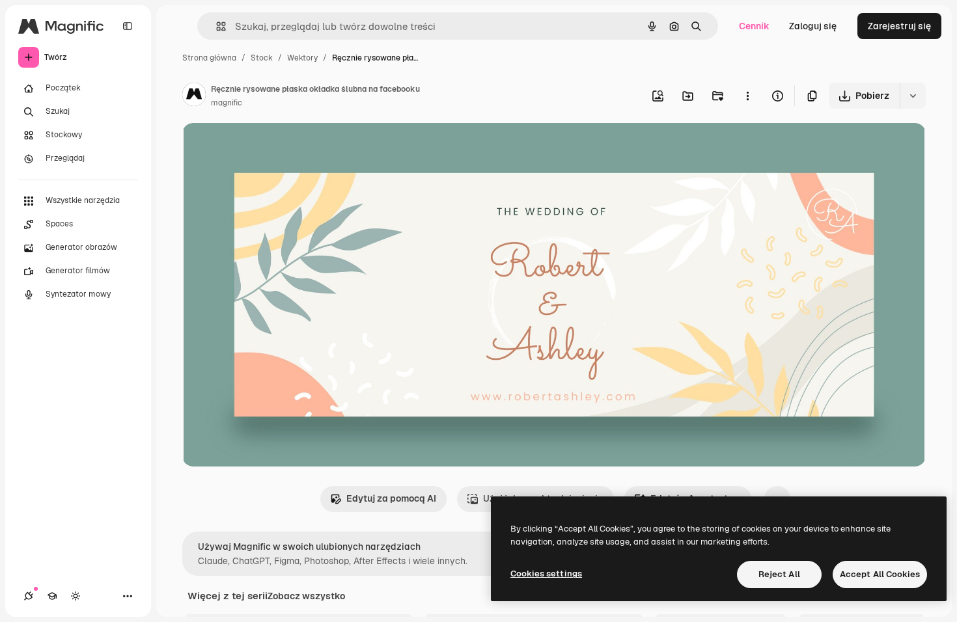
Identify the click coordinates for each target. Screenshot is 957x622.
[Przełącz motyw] (75, 596)
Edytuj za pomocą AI (391, 498)
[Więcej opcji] (747, 96)
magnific (226, 103)
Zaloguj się (813, 26)
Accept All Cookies (880, 574)
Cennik (754, 26)
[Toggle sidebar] (127, 26)
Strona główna (209, 58)
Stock (262, 58)
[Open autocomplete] (216, 26)
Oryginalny (272, 148)
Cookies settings (546, 573)
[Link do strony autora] (194, 96)
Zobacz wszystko (306, 596)
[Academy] (52, 596)
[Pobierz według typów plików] (913, 96)
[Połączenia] (28, 596)
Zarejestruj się (899, 26)
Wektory (302, 58)
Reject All (779, 574)
